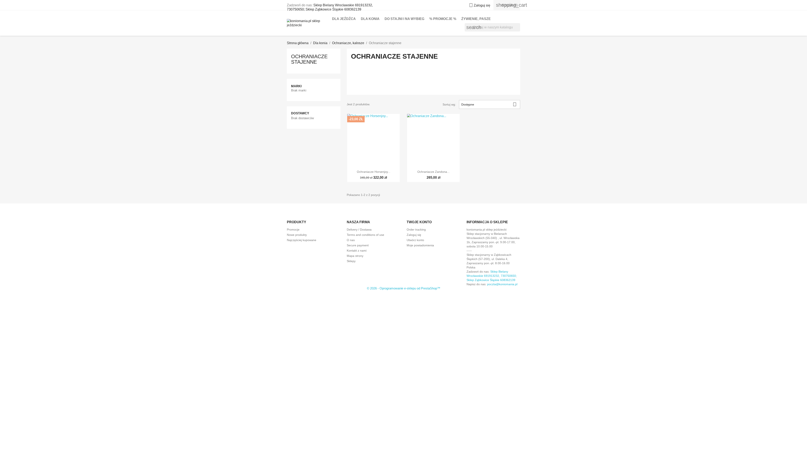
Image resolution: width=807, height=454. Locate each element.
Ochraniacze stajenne (309, 59)
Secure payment (358, 245)
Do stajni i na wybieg (404, 19)
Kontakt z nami (357, 250)
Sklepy (351, 261)
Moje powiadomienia (420, 245)
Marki (296, 86)
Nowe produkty (297, 234)
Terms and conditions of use (365, 234)
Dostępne (489, 104)
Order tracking (416, 229)
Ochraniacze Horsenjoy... (373, 171)
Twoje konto (419, 222)
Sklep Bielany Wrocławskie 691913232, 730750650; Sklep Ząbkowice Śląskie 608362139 (492, 276)
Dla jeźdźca (344, 19)
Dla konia (370, 19)
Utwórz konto (415, 240)
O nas (351, 240)
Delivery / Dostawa (359, 229)
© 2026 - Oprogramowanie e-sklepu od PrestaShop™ (403, 288)
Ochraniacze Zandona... (433, 171)
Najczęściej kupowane (301, 240)
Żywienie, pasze (476, 19)
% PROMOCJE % (442, 19)
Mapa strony (355, 255)
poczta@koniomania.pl (502, 284)
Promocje (293, 229)
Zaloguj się (414, 234)
